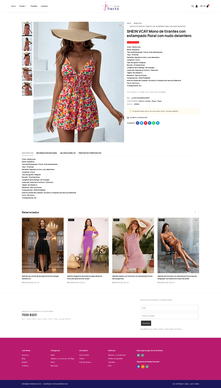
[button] (37, 79)
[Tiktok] (147, 366)
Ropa (159, 101)
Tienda (22, 6)
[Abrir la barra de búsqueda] (192, 6)
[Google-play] (138, 355)
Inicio (13, 6)
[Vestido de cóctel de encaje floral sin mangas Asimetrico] (43, 245)
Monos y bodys (145, 101)
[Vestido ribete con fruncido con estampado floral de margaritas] (133, 245)
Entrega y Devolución (138, 118)
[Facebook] (138, 366)
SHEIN (136, 104)
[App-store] (142, 355)
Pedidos (34, 6)
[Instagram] (143, 366)
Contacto (44, 6)
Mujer (154, 101)
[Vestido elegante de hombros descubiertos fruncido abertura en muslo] (88, 245)
